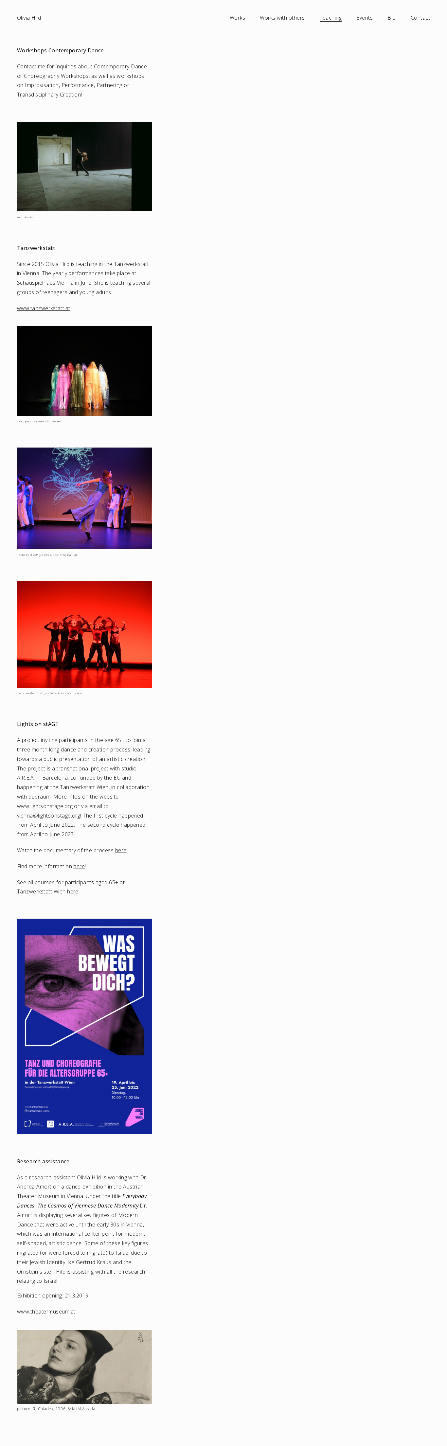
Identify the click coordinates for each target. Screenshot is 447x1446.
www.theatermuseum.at (46, 1311)
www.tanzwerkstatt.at (43, 308)
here (121, 850)
